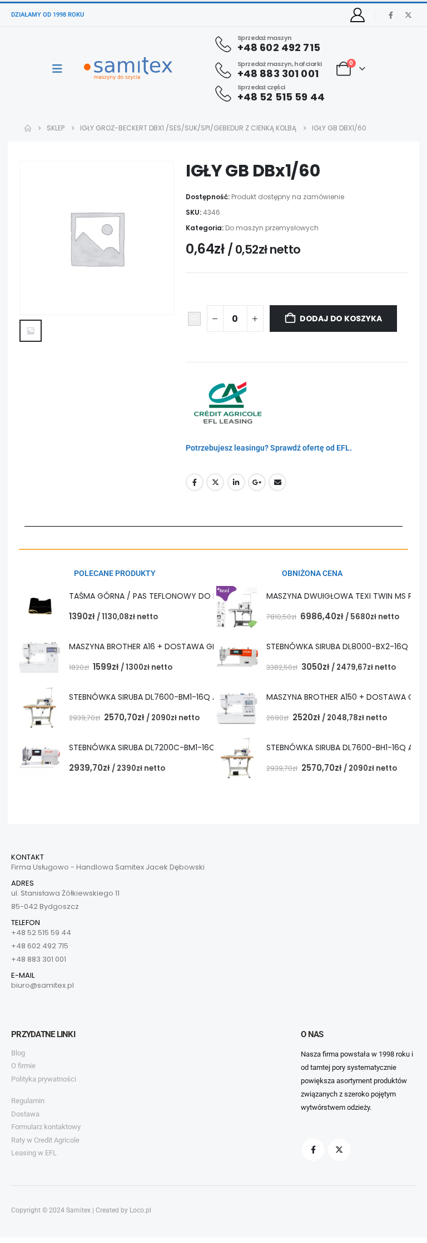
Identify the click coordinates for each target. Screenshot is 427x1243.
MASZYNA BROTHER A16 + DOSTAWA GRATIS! (152, 646)
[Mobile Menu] (60, 68)
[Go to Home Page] (27, 128)
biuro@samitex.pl (42, 985)
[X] (408, 15)
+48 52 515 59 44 (41, 932)
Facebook (194, 482)
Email (277, 482)
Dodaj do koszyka (341, 318)
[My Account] (357, 15)
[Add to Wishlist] (194, 319)
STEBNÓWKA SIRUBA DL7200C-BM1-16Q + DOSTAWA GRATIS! (182, 747)
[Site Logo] (128, 68)
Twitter (215, 482)
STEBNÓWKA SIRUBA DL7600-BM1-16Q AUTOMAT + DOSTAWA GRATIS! (200, 697)
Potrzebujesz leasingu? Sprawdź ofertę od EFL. (269, 447)
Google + (257, 482)
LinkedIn (236, 482)
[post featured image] (40, 607)
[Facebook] (391, 15)
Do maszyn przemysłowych (272, 228)
